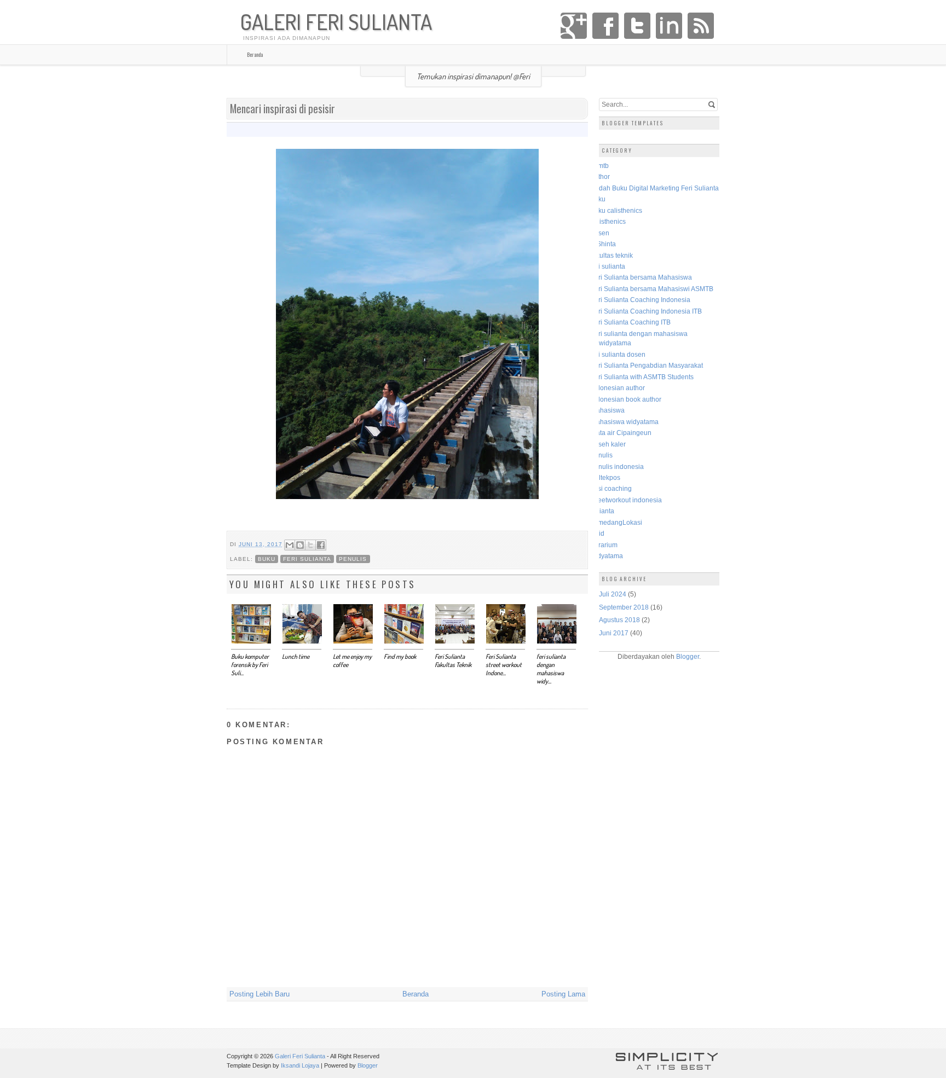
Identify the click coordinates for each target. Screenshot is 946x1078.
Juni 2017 (613, 632)
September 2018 (624, 607)
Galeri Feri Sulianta (336, 21)
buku (266, 559)
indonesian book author (626, 399)
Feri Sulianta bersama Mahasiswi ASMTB (652, 288)
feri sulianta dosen (618, 354)
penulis (353, 559)
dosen (600, 232)
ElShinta (603, 243)
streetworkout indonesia (626, 499)
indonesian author (618, 387)
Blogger (687, 656)
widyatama (607, 555)
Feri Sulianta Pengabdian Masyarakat (647, 365)
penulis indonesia (617, 466)
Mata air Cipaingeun (621, 432)
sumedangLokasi (616, 522)
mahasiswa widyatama (625, 421)
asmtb (600, 165)
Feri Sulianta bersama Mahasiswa (641, 277)
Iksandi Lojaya (300, 1065)
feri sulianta (307, 559)
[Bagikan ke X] (310, 545)
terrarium (604, 544)
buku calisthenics (616, 210)
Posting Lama (563, 994)
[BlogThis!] (300, 545)
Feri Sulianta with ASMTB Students (642, 376)
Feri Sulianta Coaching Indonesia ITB (646, 311)
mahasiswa (608, 410)
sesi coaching (611, 488)
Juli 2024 (612, 594)
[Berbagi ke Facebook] (320, 545)
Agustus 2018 (619, 619)
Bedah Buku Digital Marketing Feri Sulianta (655, 188)
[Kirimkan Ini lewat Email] (289, 545)
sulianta (602, 510)
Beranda (255, 54)
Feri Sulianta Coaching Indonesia (640, 299)
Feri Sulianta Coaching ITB (631, 322)
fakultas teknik (612, 255)
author (600, 176)
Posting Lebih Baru (259, 994)
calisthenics (608, 221)
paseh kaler (608, 444)
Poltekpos (605, 477)
